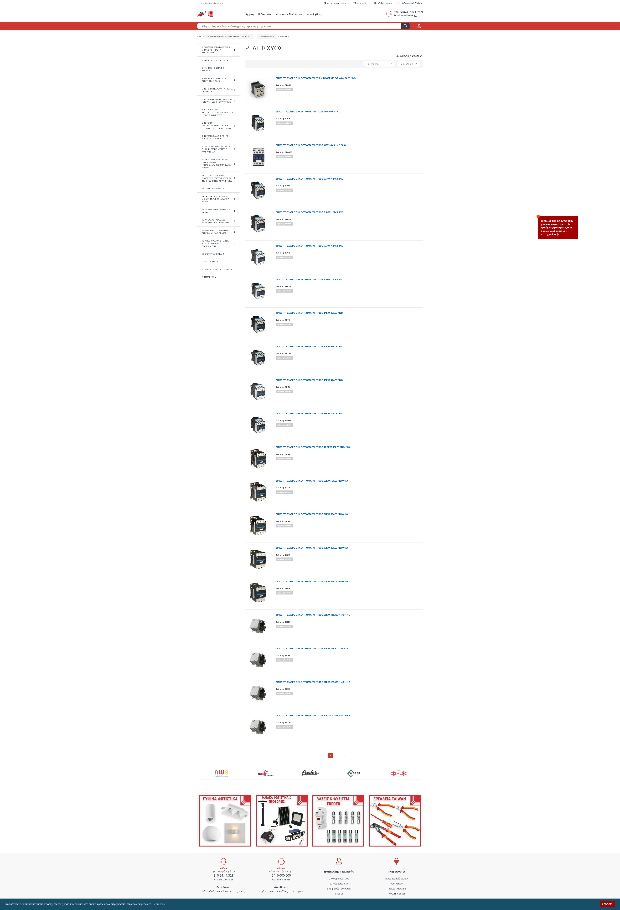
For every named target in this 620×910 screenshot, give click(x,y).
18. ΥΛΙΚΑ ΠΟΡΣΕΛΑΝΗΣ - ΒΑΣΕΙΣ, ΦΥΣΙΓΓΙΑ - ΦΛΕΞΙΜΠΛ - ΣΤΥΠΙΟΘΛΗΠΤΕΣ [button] (215, 243)
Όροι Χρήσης (396, 883)
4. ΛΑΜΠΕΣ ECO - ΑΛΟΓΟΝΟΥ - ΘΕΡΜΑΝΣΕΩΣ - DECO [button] (214, 79)
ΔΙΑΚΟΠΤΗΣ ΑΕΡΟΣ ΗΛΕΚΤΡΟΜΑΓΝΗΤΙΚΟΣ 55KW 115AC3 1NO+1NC (313, 614)
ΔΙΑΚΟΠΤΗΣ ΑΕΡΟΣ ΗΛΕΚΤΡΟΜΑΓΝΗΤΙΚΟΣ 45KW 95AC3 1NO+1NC (312, 581)
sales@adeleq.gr (409, 15)
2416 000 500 (281, 875)
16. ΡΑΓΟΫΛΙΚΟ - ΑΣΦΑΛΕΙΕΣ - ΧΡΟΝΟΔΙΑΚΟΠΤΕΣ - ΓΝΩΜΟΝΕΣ (229, 36)
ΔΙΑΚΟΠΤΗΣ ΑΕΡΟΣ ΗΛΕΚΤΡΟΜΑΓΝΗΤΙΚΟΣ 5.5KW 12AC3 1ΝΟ (309, 178)
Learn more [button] (159, 904)
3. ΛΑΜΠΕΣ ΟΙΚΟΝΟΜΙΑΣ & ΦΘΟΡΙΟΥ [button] (213, 69)
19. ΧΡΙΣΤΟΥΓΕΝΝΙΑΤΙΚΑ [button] (212, 254)
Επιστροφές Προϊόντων (339, 888)
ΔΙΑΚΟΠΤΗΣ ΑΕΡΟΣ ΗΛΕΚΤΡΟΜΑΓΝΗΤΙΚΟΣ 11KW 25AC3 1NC (309, 346)
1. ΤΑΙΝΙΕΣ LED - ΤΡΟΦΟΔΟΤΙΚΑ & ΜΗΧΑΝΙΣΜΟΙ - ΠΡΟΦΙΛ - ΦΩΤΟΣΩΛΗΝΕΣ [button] (216, 50)
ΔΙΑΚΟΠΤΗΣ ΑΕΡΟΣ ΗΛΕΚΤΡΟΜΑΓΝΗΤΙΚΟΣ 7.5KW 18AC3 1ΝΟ (309, 245)
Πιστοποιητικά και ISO (396, 878)
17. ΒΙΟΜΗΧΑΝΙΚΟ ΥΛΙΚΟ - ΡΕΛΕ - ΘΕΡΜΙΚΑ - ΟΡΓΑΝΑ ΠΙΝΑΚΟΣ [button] (215, 231)
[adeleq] (205, 14)
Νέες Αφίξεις (314, 14)
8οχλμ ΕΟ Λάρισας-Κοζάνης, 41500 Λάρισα (281, 891)
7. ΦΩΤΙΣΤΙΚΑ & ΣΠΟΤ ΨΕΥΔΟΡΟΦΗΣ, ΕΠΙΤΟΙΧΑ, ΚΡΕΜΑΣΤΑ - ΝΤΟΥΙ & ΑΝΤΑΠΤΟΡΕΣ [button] (217, 112)
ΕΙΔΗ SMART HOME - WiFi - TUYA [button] (215, 269)
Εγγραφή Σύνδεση (413, 3)
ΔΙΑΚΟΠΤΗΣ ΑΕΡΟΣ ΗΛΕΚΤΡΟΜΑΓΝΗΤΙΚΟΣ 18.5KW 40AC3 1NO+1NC (313, 447)
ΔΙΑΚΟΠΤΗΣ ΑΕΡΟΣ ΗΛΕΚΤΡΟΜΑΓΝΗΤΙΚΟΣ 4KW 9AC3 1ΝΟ (308, 111)
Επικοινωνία (361, 3)
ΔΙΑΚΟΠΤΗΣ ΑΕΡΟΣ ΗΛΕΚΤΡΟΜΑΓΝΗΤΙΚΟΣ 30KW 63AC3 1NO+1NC (312, 514)
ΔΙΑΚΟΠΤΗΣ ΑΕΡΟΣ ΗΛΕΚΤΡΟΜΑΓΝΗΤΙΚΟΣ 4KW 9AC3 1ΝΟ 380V (311, 145)
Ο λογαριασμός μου (339, 878)
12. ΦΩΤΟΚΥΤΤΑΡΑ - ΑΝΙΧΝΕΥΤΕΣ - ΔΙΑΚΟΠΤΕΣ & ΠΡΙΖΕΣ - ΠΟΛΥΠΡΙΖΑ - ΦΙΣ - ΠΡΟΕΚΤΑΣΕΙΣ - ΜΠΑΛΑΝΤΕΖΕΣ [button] (217, 178)
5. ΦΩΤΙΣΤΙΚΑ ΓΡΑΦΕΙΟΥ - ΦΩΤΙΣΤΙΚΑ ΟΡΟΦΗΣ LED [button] (217, 90)
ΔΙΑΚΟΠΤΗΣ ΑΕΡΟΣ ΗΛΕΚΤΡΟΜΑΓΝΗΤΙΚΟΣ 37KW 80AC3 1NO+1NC (312, 547)
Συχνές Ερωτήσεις (339, 883)
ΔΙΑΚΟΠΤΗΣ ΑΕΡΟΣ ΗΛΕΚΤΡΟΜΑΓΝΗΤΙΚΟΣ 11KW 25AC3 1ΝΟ (309, 312)
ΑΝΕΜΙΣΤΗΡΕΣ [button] (207, 277)
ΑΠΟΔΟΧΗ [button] (607, 904)
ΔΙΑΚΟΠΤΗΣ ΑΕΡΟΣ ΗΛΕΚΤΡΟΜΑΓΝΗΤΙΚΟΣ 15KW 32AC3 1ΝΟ (309, 380)
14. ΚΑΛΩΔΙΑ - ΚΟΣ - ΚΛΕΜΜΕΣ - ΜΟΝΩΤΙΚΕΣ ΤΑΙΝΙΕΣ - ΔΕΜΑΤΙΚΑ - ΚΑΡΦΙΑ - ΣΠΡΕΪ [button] (216, 199)
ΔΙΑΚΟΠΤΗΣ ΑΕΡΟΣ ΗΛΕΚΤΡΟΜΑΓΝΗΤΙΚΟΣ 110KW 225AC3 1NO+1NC (313, 715)
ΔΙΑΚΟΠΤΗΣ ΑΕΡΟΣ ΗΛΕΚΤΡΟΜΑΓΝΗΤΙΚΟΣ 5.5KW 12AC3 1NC (309, 212)
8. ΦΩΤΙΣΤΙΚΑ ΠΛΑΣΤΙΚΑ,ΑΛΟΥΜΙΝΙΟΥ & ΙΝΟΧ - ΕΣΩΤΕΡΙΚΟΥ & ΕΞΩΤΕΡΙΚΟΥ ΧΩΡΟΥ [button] (217, 126)
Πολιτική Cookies (396, 893)
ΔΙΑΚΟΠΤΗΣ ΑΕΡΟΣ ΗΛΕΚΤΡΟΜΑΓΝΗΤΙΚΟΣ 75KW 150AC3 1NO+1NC (313, 648)
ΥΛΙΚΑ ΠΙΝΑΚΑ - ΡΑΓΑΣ (266, 36)
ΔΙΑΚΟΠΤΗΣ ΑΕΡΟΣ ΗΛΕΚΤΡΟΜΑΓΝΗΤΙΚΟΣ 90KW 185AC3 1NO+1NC (313, 682)
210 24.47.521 (416, 11)
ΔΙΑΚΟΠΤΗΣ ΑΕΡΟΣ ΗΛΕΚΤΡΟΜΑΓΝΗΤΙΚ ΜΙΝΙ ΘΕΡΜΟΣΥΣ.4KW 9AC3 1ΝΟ (316, 78)
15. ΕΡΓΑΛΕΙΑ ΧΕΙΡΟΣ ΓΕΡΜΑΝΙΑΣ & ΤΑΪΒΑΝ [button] (216, 210)
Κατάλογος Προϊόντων (289, 14)
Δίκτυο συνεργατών (336, 3)
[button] (384, 3)
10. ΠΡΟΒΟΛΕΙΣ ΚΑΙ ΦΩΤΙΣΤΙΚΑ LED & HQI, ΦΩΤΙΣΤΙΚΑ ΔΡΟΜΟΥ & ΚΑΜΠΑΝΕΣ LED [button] (216, 149)
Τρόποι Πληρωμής (396, 888)
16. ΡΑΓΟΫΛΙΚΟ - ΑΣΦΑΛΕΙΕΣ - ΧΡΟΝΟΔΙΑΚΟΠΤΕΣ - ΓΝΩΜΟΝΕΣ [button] (215, 221)
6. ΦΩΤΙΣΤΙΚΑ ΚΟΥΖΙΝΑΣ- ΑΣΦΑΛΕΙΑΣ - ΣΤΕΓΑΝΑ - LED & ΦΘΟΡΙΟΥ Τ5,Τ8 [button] (217, 100)
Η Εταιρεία (264, 14)
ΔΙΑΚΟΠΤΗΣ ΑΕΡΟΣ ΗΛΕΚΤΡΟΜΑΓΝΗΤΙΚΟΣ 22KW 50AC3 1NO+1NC (312, 480)
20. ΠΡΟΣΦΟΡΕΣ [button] (208, 261)
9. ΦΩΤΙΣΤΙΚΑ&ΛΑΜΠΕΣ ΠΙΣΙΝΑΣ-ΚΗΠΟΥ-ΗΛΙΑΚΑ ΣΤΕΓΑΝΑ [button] (215, 137)
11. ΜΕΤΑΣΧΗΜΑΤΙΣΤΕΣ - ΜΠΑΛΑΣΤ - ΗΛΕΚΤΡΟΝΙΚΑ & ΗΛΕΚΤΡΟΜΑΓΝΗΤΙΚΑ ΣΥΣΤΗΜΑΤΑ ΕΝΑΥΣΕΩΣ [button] (217, 163)
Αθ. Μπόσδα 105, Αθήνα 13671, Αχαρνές (223, 891)
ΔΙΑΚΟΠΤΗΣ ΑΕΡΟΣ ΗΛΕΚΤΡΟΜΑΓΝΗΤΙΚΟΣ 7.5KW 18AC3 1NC (309, 279)
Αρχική (249, 14)
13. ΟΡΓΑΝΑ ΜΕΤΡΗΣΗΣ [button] (211, 188)
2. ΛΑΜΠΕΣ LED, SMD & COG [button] (214, 60)
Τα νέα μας (338, 893)
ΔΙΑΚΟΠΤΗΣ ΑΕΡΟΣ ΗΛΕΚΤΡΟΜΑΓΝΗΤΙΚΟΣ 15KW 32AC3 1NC (309, 413)
